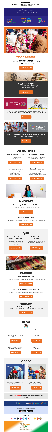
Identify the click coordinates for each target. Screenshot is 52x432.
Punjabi (31, 10)
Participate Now (26, 68)
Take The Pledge (26, 284)
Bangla (25, 12)
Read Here (26, 141)
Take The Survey (26, 312)
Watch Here (15, 388)
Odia (25, 10)
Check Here (26, 117)
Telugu (18, 12)
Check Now (15, 341)
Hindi (20, 10)
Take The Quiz (15, 248)
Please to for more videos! (26, 396)
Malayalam (32, 12)
